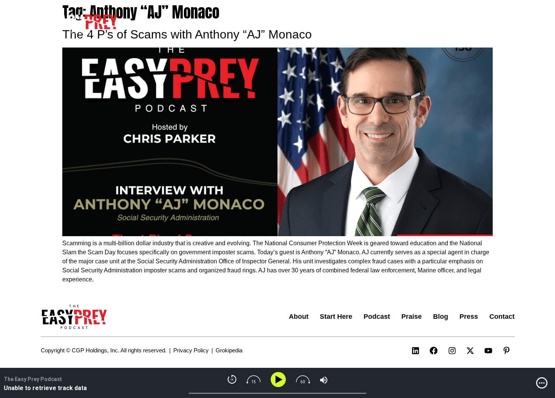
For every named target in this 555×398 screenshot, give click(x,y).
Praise (397, 22)
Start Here (325, 22)
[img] (541, 383)
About (289, 22)
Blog (425, 22)
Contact (483, 22)
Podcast (364, 22)
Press (451, 22)
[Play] (280, 380)
